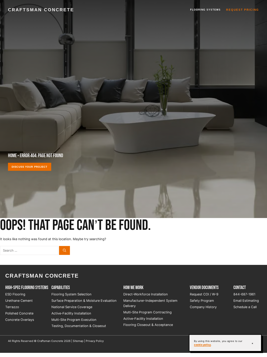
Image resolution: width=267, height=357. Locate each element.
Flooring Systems (205, 9)
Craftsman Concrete (41, 9)
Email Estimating (246, 300)
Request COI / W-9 (204, 294)
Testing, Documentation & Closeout (78, 326)
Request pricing (242, 9)
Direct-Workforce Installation (145, 294)
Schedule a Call (245, 307)
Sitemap (78, 341)
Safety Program (202, 300)
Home (12, 155)
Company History (203, 307)
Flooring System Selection (71, 294)
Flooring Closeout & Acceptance (148, 325)
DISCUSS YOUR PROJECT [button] (29, 166)
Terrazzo (12, 307)
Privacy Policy (95, 341)
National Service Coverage (71, 307)
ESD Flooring (15, 294)
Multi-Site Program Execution (73, 320)
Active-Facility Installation (71, 313)
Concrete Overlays (19, 320)
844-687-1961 (244, 294)
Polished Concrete (19, 313)
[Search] (64, 250)
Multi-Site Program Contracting (147, 312)
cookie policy (202, 344)
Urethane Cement (19, 300)
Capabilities (60, 287)
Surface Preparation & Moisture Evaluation (84, 300)
